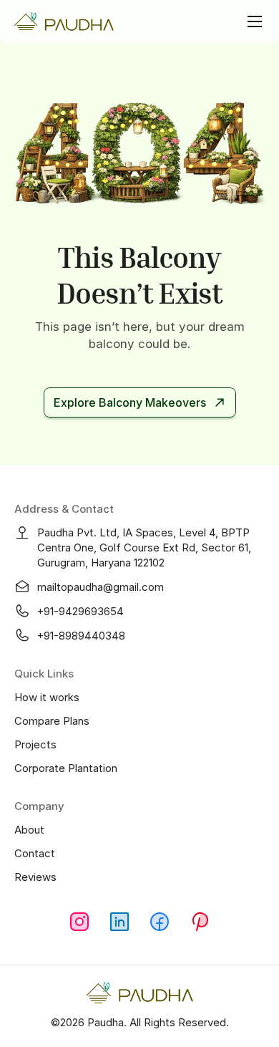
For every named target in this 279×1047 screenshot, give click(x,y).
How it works (46, 697)
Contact (34, 853)
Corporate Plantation (65, 768)
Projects (35, 744)
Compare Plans (51, 721)
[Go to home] (64, 21)
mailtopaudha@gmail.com (100, 587)
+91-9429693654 (80, 611)
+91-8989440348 (81, 635)
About (29, 829)
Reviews (35, 877)
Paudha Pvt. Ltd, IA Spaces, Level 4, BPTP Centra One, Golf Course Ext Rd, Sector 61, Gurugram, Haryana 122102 (145, 547)
